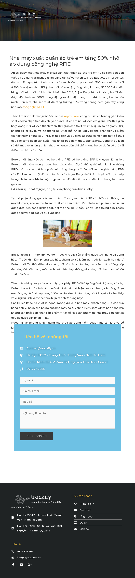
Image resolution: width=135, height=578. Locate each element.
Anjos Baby (71, 116)
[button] (86, 15)
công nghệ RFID (33, 107)
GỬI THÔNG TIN (37, 436)
